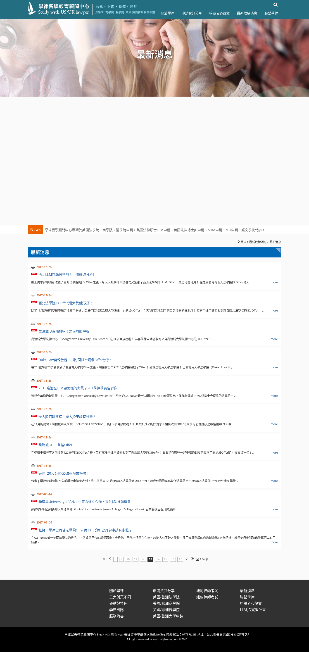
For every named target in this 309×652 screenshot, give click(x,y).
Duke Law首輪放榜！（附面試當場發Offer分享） (75, 359)
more (274, 282)
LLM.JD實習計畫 (253, 609)
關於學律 (116, 590)
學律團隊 (116, 609)
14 (157, 559)
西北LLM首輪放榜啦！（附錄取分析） (67, 274)
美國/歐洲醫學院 (166, 609)
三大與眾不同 (120, 597)
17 (180, 559)
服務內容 (116, 616)
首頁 (243, 242)
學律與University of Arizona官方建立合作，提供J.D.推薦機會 (84, 501)
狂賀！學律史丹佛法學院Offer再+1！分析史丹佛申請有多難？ (85, 530)
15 (165, 559)
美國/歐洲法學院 (166, 597)
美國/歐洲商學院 (166, 603)
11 (135, 559)
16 (172, 559)
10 (128, 559)
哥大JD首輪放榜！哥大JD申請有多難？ (67, 416)
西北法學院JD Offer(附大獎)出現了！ (65, 303)
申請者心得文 (251, 603)
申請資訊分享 (164, 590)
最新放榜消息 (258, 242)
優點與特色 (118, 603)
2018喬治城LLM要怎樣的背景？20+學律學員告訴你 (77, 388)
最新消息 (275, 242)
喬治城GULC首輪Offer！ (57, 445)
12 (143, 559)
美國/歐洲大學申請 (168, 616)
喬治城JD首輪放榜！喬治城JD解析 (63, 331)
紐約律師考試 (207, 590)
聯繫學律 (247, 597)
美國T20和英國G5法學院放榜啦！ (64, 473)
